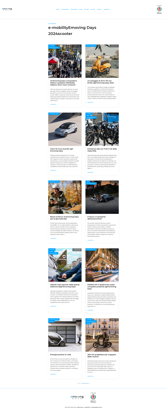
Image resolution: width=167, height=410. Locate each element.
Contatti (99, 9)
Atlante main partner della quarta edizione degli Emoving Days (64, 286)
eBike (88, 115)
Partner (86, 9)
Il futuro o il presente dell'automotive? (96, 218)
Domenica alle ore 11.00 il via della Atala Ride (102, 150)
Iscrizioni (106, 9)
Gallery (93, 9)
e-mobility (52, 45)
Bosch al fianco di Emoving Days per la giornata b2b (64, 218)
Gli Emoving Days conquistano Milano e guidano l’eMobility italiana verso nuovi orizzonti (63, 83)
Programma (74, 9)
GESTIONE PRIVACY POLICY (96, 407)
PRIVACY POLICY (80, 407)
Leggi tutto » (53, 104)
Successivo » (86, 383)
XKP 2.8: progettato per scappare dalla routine (101, 356)
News (80, 9)
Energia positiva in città (60, 355)
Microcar (51, 321)
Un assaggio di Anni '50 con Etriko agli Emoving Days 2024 (100, 82)
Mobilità (51, 251)
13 (81, 383)
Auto (88, 181)
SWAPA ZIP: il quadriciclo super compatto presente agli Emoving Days (101, 287)
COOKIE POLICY (87, 407)
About (58, 9)
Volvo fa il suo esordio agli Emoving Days (61, 150)
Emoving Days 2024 (54, 47)
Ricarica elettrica (53, 253)
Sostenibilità (65, 9)
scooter (88, 323)
